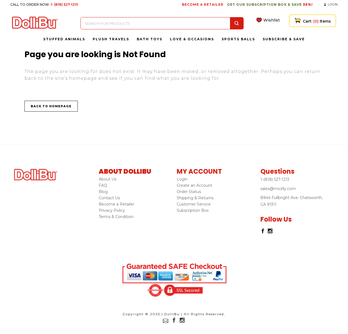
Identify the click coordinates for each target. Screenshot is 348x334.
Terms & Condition (116, 216)
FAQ (103, 185)
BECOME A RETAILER (202, 4)
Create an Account (194, 185)
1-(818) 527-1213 (274, 179)
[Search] (237, 23)
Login (333, 4)
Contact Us (109, 197)
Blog (103, 191)
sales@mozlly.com (278, 188)
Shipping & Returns (195, 197)
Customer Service (194, 204)
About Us (107, 179)
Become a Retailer (116, 204)
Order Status (189, 191)
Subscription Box (193, 210)
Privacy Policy (112, 210)
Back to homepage (51, 106)
